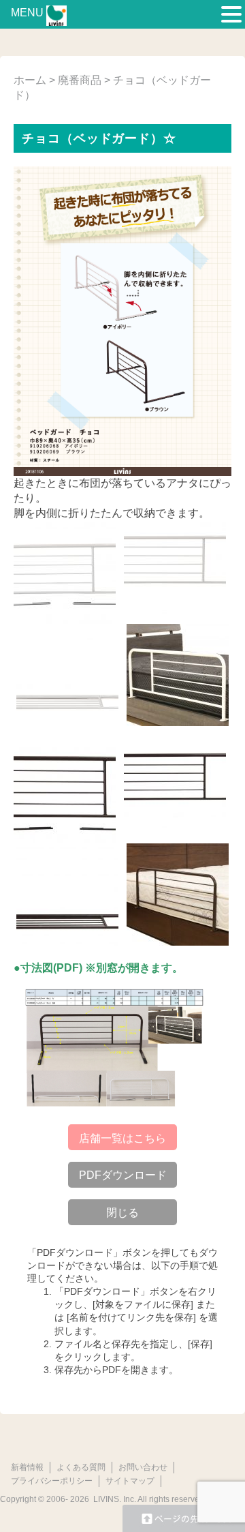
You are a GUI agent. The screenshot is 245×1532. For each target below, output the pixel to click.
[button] (231, 15)
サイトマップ (129, 1481)
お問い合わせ (142, 1467)
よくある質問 (80, 1467)
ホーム (30, 80)
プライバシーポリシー (52, 1481)
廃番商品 (79, 80)
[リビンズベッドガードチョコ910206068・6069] (116, 1047)
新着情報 (27, 1467)
